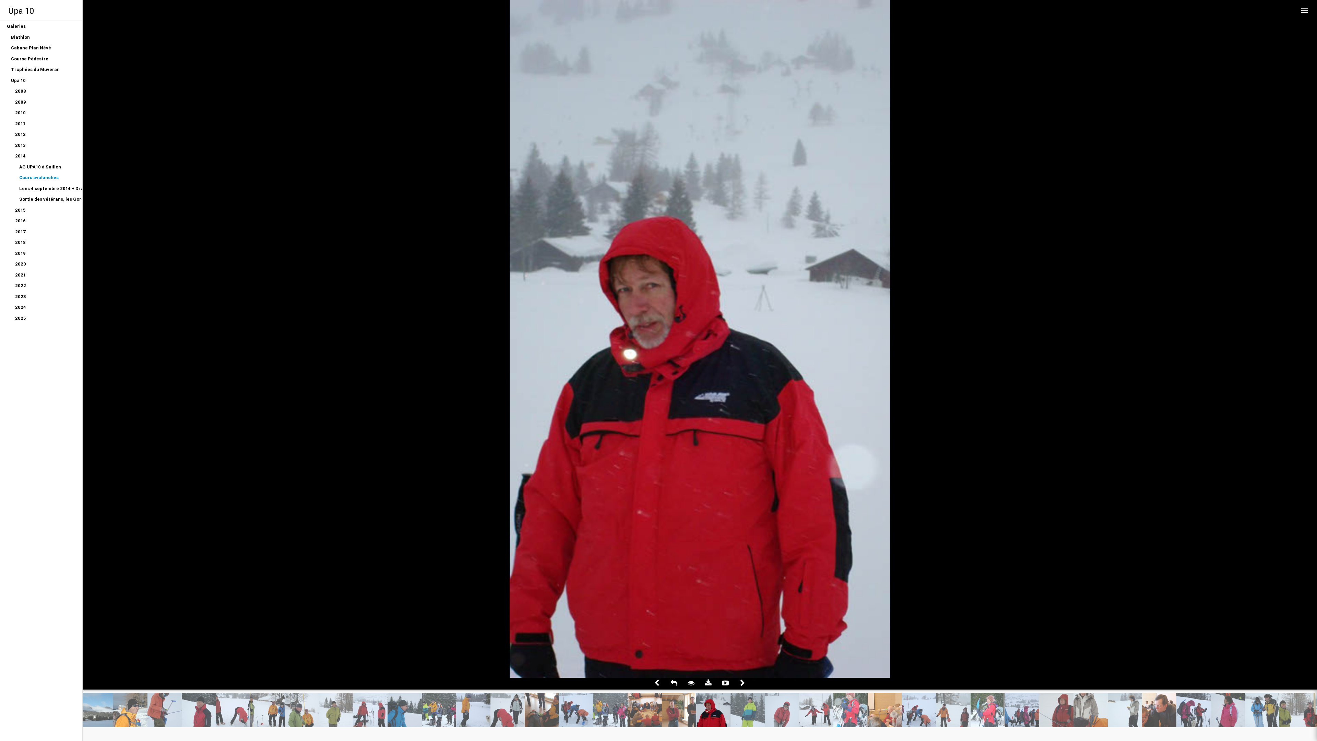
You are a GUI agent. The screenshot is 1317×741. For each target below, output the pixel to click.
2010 (20, 113)
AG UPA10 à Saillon (40, 167)
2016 (20, 221)
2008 (20, 91)
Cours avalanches (39, 177)
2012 (20, 134)
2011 (20, 124)
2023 (20, 296)
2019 (20, 253)
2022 (20, 286)
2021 (20, 275)
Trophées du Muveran (35, 69)
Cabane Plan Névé (31, 48)
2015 (20, 210)
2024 (20, 307)
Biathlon (20, 37)
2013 (20, 145)
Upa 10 (21, 11)
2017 (20, 232)
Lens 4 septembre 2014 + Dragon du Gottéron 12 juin (50, 188)
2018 (20, 242)
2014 (20, 156)
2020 (20, 264)
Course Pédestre (29, 59)
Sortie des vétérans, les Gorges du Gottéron (50, 199)
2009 (20, 102)
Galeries (16, 26)
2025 (20, 318)
